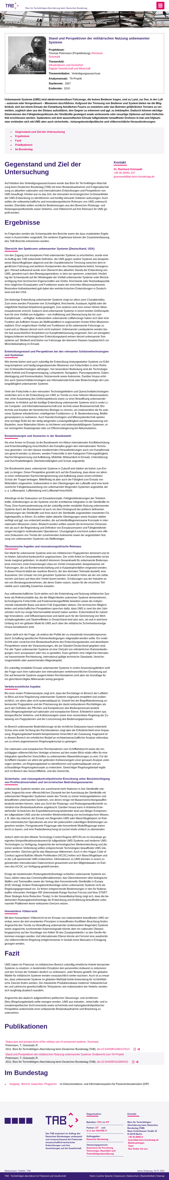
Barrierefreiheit (148, 1176)
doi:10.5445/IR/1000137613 (113, 1049)
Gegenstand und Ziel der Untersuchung (40, 131)
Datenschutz (133, 1176)
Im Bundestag (24, 149)
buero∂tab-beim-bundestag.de (143, 1140)
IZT (97, 1128)
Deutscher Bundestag (97, 1139)
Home (92, 1176)
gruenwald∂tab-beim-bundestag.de (134, 176)
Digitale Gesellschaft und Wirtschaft (69, 68)
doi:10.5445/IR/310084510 (112, 1061)
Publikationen (24, 144)
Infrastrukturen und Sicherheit (66, 65)
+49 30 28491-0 (135, 1137)
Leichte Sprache (105, 1176)
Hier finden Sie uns (138, 1149)
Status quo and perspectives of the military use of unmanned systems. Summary (52, 1041)
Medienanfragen (136, 1143)
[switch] (146, 5)
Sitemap (160, 1176)
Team (131, 1146)
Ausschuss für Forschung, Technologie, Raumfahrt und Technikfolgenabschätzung (101, 1151)
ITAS (99, 1122)
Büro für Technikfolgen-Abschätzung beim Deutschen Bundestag (56, 8)
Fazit (18, 140)
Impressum (119, 1176)
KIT (107, 1122)
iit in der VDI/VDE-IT (96, 1130)
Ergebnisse (22, 136)
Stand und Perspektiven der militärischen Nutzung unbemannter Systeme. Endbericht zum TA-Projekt (64, 1054)
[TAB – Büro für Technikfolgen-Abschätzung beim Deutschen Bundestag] (12, 6)
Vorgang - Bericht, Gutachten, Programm (33, 1084)
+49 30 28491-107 (124, 172)
